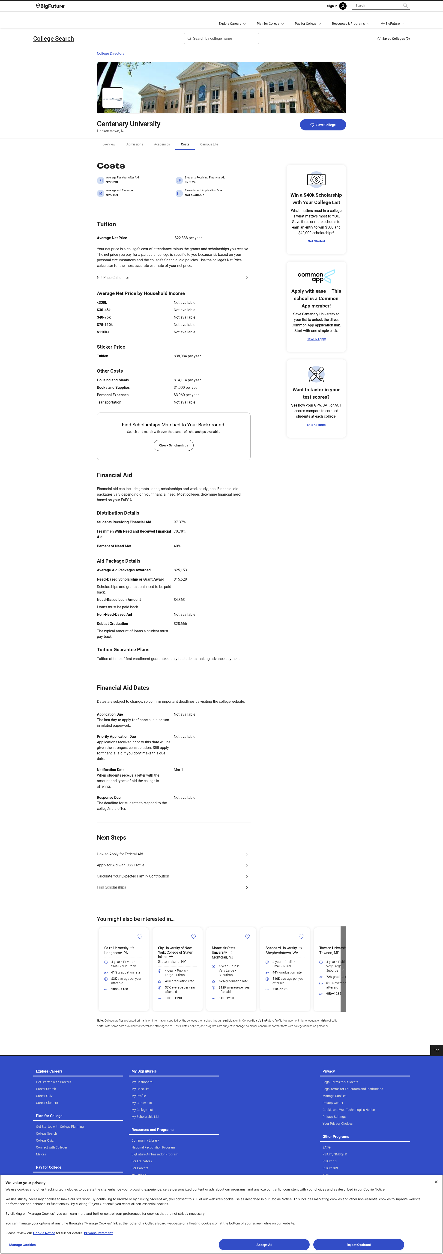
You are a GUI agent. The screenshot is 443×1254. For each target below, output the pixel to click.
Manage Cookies (22, 1245)
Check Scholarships (173, 445)
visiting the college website (222, 701)
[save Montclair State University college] (247, 936)
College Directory (110, 53)
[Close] (436, 1182)
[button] (99, 969)
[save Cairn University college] (140, 936)
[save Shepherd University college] (301, 936)
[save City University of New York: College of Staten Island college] (193, 936)
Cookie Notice (44, 1233)
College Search (53, 38)
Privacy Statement (98, 1233)
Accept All (264, 1245)
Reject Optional (359, 1245)
